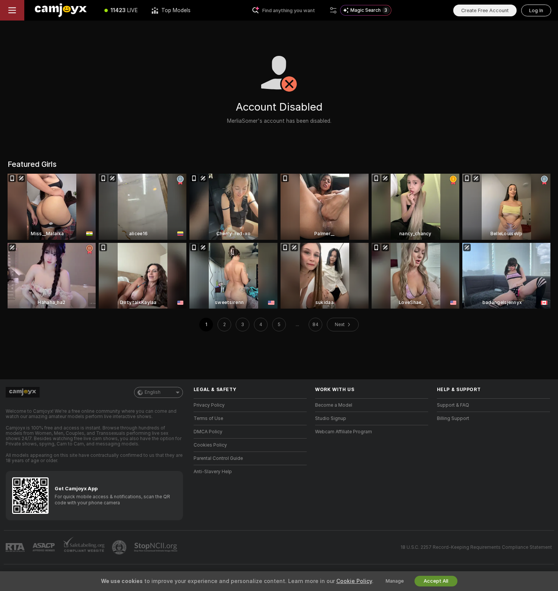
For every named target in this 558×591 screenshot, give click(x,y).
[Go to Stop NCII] (156, 547)
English (153, 392)
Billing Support (453, 418)
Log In (536, 10)
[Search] (333, 10)
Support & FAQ (453, 405)
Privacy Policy (209, 405)
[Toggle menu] (12, 10)
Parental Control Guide (218, 458)
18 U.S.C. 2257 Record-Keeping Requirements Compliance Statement (476, 547)
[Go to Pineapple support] (120, 547)
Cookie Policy (354, 581)
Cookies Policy (210, 445)
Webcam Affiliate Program (343, 431)
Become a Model (333, 405)
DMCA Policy (208, 431)
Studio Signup (330, 418)
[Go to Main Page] (61, 10)
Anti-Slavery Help (213, 471)
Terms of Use (208, 418)
